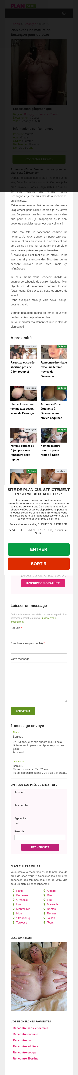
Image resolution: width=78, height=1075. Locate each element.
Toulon (50, 918)
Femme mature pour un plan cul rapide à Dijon (51, 450)
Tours (50, 922)
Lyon (19, 904)
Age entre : (21, 818)
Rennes (51, 913)
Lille (49, 899)
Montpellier (23, 908)
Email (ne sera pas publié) (27, 643)
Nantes (51, 908)
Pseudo (15, 627)
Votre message (20, 658)
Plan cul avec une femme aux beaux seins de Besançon (22, 408)
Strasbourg (23, 918)
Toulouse (21, 922)
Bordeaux (22, 895)
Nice (19, 913)
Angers (51, 890)
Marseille (52, 904)
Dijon (49, 895)
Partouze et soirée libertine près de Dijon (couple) (22, 367)
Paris (19, 890)
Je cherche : (22, 805)
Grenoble (22, 899)
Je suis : (19, 792)
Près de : (20, 831)
